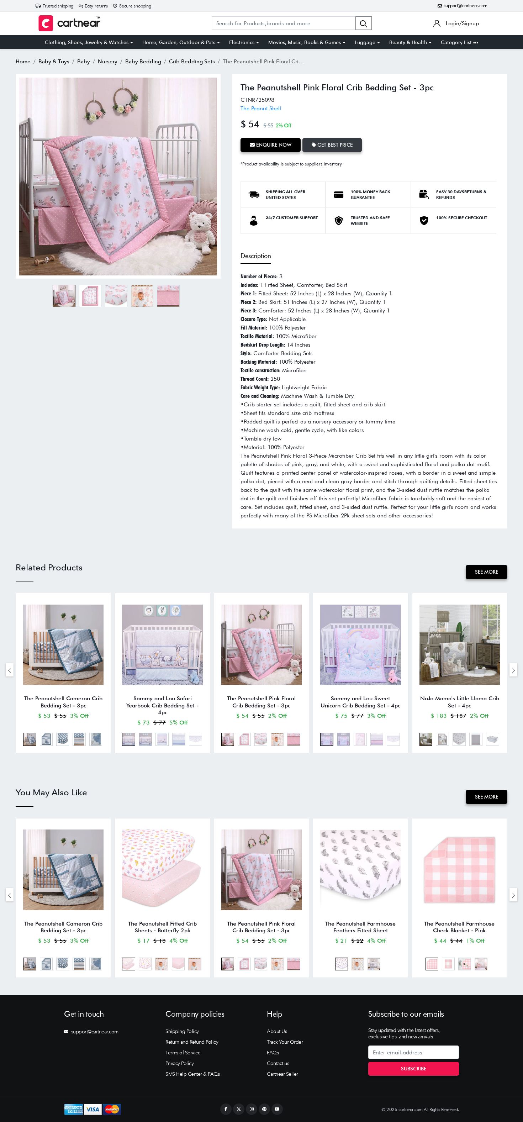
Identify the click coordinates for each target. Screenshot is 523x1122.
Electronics (241, 42)
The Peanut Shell (261, 108)
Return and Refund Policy (191, 1042)
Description (256, 255)
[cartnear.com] (69, 23)
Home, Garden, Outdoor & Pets (178, 42)
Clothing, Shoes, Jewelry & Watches (86, 42)
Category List (457, 42)
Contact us (278, 1063)
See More (486, 572)
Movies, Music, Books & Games (304, 42)
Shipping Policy (182, 1031)
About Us (277, 1031)
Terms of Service (182, 1052)
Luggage (365, 42)
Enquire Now (273, 145)
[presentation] (10, 669)
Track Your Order (285, 1042)
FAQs (273, 1052)
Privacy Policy (179, 1063)
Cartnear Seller (282, 1074)
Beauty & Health (408, 42)
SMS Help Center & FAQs (192, 1074)
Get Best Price (334, 145)
